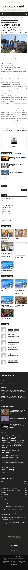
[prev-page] (2, 178)
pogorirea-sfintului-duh (8, 558)
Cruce (3, 445)
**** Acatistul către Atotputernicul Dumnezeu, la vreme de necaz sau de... (18, 419)
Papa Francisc (4, 460)
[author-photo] (14, 144)
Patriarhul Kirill (5, 467)
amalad (4, 509)
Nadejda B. (10, 354)
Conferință (8, 442)
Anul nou (13, 435)
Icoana (9, 447)
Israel (18, 450)
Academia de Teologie (6, 435)
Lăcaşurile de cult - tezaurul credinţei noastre (14, 17)
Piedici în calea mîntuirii (18, 558)
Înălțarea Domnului (7, 556)
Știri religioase (5, 201)
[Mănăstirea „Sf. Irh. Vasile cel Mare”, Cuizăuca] (5, 165)
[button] (2, 14)
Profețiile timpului (6, 220)
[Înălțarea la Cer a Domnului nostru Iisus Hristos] (7, 233)
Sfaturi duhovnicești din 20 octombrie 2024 (15, 506)
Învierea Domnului (13, 564)
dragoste (8, 445)
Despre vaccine (22, 561)
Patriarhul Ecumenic (20, 464)
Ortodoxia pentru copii (9, 559)
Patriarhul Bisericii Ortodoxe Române (17, 462)
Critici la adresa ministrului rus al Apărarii (20, 131)
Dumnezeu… (17, 238)
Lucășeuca (6, 452)
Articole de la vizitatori (7, 205)
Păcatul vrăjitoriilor (6, 561)
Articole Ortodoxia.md (7, 203)
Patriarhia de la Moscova (12, 460)
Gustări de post (6, 213)
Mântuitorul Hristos (18, 455)
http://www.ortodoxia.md (12, 331)
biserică (21, 440)
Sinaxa (3, 472)
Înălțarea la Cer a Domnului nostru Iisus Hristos (6, 240)
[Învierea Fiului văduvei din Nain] (7, 265)
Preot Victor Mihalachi (13, 341)
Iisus (17, 447)
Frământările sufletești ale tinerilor (10, 562)
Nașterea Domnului (8, 457)
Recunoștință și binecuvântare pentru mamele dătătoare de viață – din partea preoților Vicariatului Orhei (13, 392)
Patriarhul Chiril (5, 464)
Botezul (3, 442)
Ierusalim (13, 447)
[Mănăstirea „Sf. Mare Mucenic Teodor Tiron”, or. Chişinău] (5, 172)
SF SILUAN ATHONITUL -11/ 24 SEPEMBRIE (15, 509)
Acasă (2, 17)
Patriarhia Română (5, 462)
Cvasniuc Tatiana (12, 347)
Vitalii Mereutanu (12, 360)
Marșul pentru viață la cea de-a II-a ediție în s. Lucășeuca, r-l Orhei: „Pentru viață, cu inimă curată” (13, 397)
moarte (12, 455)
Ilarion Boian (14, 450)
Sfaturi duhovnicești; (19, 470)
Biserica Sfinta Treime (7, 216)
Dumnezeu (17, 445)
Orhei (16, 457)
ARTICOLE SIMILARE (6, 153)
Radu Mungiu (5, 517)
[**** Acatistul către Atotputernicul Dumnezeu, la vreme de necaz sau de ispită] (5, 418)
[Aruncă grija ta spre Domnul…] (21, 300)
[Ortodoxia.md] (14, 6)
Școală (7, 472)
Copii (12, 442)
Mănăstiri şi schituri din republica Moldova (9, 18)
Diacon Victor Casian (13, 334)
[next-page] (5, 178)
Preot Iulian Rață (8, 469)
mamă (13, 452)
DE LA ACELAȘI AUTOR (18, 153)
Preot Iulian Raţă (12, 328)
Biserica (21, 435)
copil (15, 442)
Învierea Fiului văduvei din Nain (8, 401)
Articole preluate (6, 207)
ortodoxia (21, 457)
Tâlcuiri (4, 209)
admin (6, 32)
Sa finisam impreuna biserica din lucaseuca (10, 565)
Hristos (4, 447)
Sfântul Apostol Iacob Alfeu (6, 131)
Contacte (4, 218)
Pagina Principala (6, 198)
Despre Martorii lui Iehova (18, 556)
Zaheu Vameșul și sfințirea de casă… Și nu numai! (7, 307)
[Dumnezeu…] (21, 233)
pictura (10, 467)
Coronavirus (20, 442)
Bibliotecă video (6, 211)
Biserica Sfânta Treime (10, 440)
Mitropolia (17, 452)
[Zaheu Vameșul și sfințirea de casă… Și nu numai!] (7, 300)
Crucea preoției (14, 561)
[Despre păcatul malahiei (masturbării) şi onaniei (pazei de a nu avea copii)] (5, 426)
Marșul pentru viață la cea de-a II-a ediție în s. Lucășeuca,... (20, 257)
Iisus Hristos (6, 450)
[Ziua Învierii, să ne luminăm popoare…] (7, 313)
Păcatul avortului (18, 559)
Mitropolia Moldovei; (6, 455)
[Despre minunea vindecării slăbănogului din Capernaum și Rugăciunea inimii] (21, 283)
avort (18, 435)
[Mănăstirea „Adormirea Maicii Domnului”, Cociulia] (5, 158)
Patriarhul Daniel (12, 464)
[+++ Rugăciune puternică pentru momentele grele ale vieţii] (5, 412)
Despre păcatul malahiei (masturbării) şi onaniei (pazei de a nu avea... (18, 426)
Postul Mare (21, 562)
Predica (14, 467)
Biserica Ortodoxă (9, 438)
